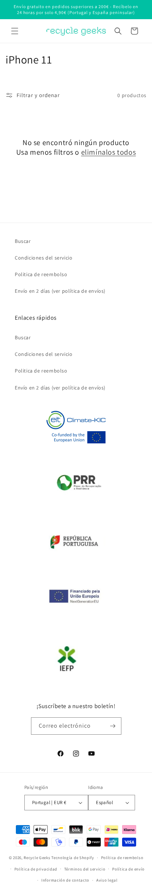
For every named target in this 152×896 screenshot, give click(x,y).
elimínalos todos (108, 152)
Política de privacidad (35, 869)
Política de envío (128, 869)
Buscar (23, 241)
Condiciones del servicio (43, 257)
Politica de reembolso (41, 274)
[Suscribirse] (113, 726)
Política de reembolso (122, 857)
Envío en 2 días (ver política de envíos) (60, 291)
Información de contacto (65, 880)
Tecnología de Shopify (72, 857)
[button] (15, 31)
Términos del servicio (85, 869)
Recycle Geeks (37, 857)
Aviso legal (107, 880)
